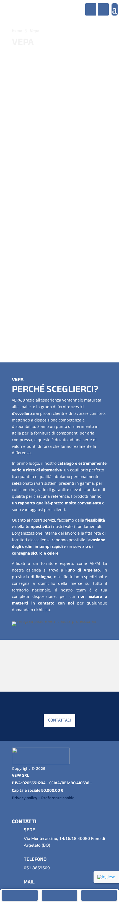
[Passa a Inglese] (106, 877)
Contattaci (59, 720)
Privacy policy (24, 798)
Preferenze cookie (57, 798)
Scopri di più (29, 329)
